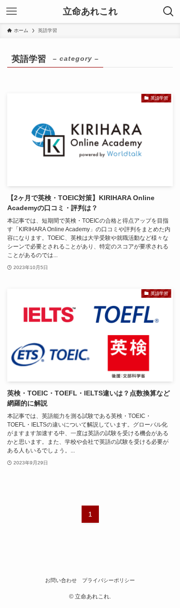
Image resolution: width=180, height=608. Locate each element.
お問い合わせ (61, 580)
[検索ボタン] (168, 11)
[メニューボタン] (11, 11)
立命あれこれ (90, 11)
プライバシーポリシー (108, 580)
